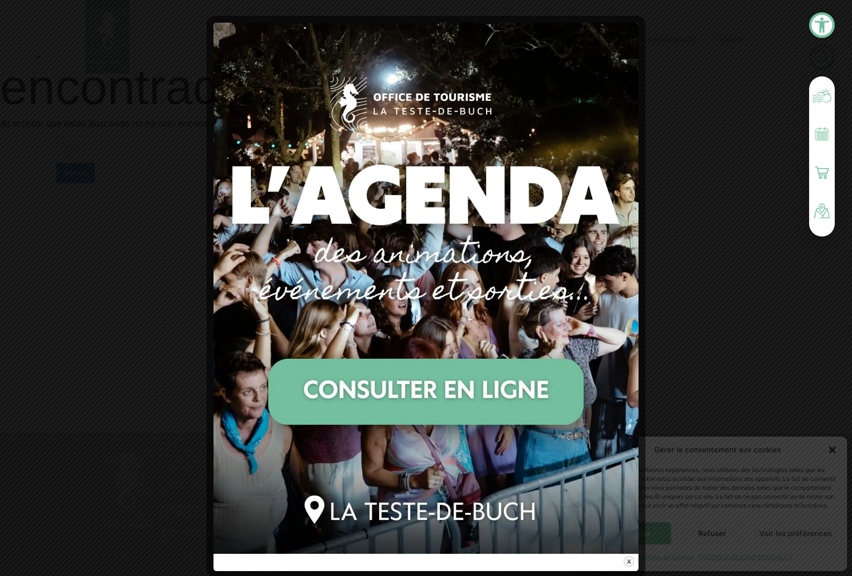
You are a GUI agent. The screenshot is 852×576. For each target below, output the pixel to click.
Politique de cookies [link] (665, 557)
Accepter (634, 533)
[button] (832, 450)
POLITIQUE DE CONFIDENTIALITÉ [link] (745, 557)
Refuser (712, 533)
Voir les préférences (795, 533)
